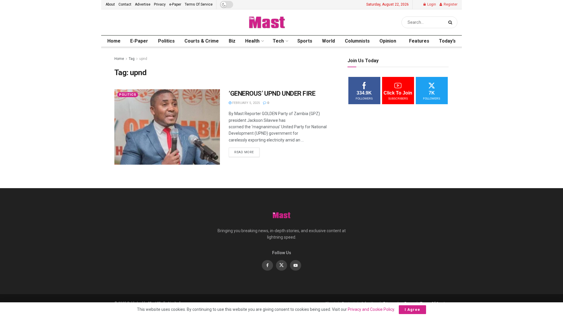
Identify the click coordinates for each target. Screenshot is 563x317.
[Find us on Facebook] (267, 265)
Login (431, 4)
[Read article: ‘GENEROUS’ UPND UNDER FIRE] (167, 127)
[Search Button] (451, 22)
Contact (124, 4)
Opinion (387, 41)
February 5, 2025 (245, 103)
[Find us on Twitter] (281, 265)
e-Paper (175, 4)
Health (252, 41)
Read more (247, 151)
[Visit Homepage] (267, 22)
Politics (166, 41)
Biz (232, 41)
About (110, 4)
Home (114, 41)
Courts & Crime (201, 41)
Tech (278, 41)
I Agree (412, 309)
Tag (132, 59)
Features (419, 41)
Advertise (142, 4)
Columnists (357, 41)
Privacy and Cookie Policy (371, 309)
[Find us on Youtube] (295, 265)
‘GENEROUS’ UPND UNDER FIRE (272, 93)
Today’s (447, 41)
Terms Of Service (199, 4)
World (328, 41)
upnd (143, 59)
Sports (304, 41)
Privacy (160, 4)
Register (450, 4)
